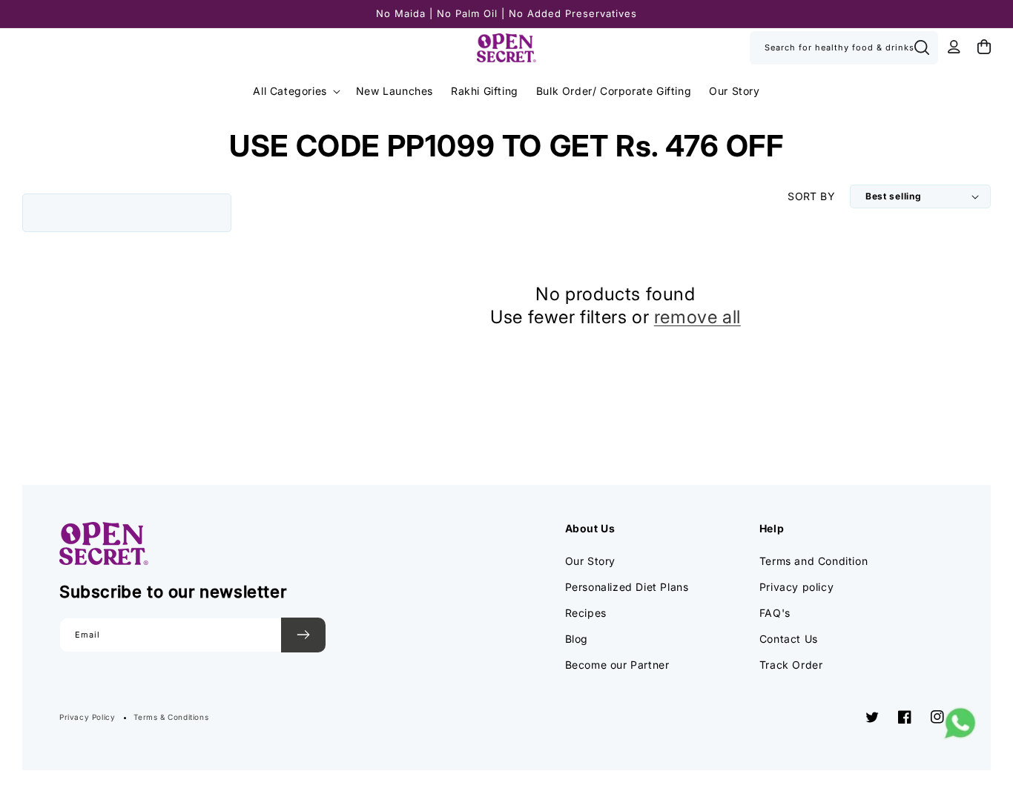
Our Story (590, 561)
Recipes (586, 612)
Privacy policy (796, 587)
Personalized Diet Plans (627, 587)
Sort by (811, 196)
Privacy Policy (87, 716)
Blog (576, 638)
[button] (295, 91)
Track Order (791, 664)
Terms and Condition (813, 561)
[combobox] (844, 48)
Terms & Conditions (170, 716)
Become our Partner (617, 664)
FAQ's (775, 612)
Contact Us (788, 638)
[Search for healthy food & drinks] (921, 47)
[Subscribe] (303, 635)
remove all (697, 317)
